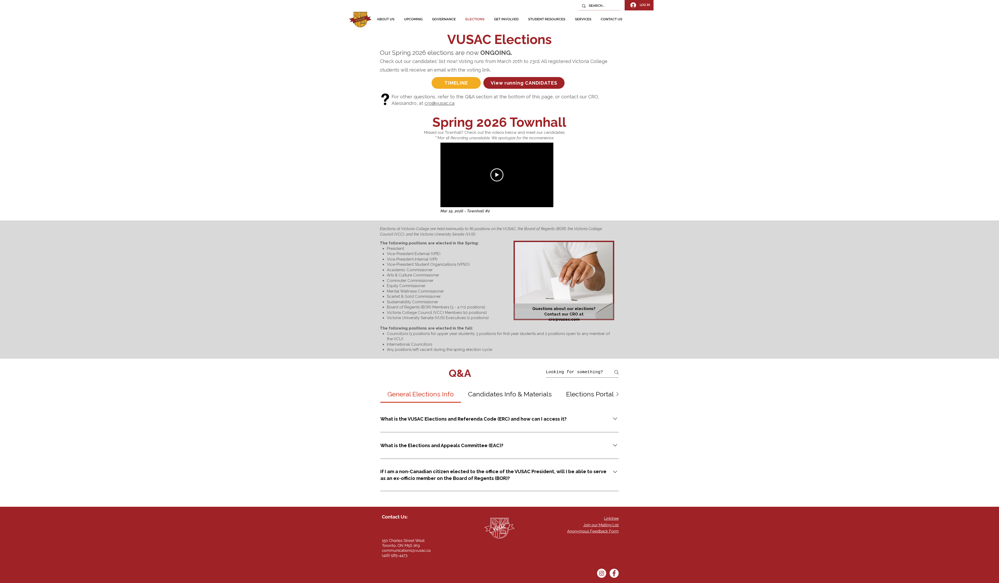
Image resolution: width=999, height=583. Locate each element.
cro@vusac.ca (439, 103)
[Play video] (496, 174)
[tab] (420, 394)
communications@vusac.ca (406, 550)
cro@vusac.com (564, 319)
